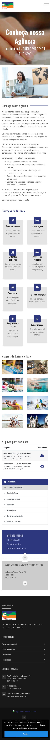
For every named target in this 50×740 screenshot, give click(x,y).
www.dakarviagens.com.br (17, 696)
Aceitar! (26, 734)
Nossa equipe (6, 659)
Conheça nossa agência (9, 644)
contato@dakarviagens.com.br (18, 693)
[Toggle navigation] (46, 4)
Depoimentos (6, 654)
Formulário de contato (14, 544)
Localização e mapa (8, 649)
